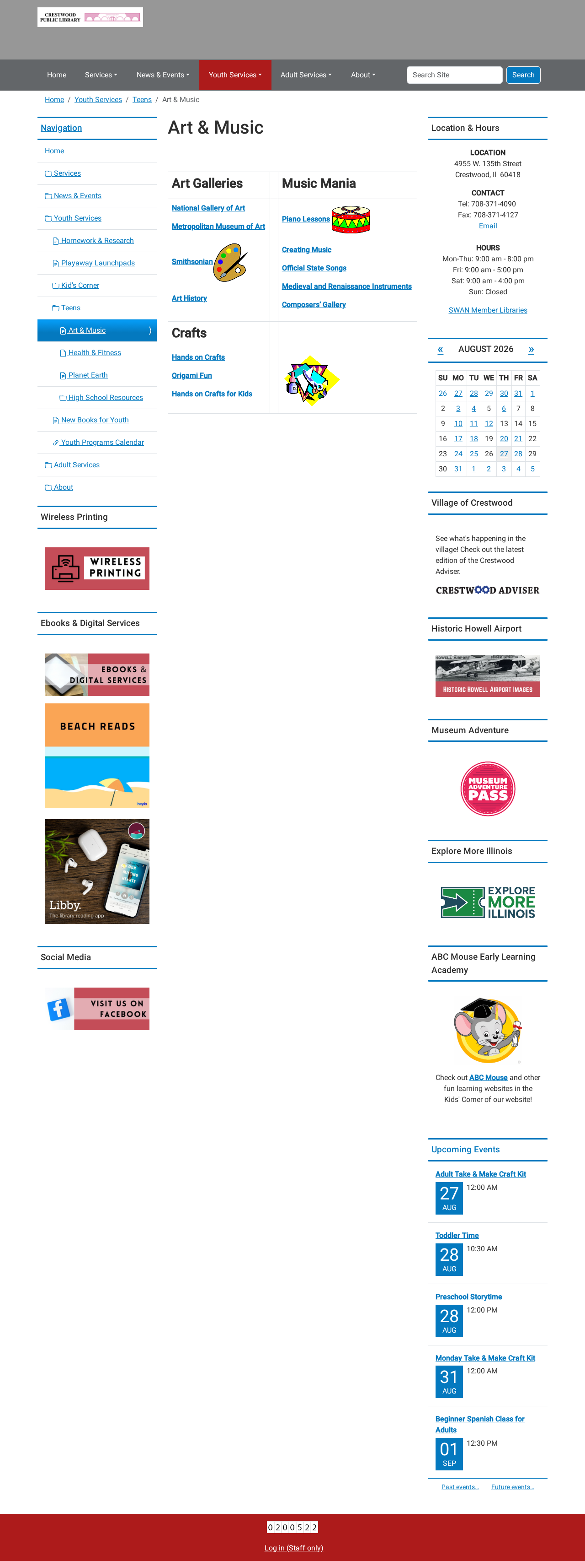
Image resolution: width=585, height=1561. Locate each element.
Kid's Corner (79, 285)
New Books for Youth (94, 420)
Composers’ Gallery (314, 304)
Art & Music (86, 330)
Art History (189, 298)
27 (458, 393)
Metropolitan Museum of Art (218, 226)
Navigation (61, 128)
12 (489, 423)
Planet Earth (87, 375)
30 (504, 393)
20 (504, 438)
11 (474, 423)
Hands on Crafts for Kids (212, 393)
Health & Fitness (94, 352)
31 (518, 393)
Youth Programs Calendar (101, 442)
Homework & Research (96, 240)
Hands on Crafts (198, 357)
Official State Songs (314, 268)
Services (98, 74)
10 (458, 423)
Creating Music (306, 249)
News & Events (160, 74)
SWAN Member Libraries (488, 310)
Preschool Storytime (469, 1296)
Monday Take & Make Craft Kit (485, 1358)
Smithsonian (192, 261)
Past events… (460, 1487)
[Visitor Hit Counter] (292, 1526)
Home (56, 74)
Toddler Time (457, 1235)
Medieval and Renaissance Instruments (347, 286)
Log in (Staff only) (294, 1548)
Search (523, 74)
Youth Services (232, 74)
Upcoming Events (465, 1149)
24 (458, 453)
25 (474, 453)
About (360, 74)
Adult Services (303, 74)
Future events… (512, 1487)
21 (518, 438)
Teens (142, 99)
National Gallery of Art (208, 208)
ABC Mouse (488, 1077)
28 (474, 393)
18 (474, 438)
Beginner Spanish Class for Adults (480, 1424)
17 (458, 438)
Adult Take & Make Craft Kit (481, 1174)
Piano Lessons (306, 219)
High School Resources (105, 397)
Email (488, 225)
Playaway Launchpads (97, 263)
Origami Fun (192, 375)
